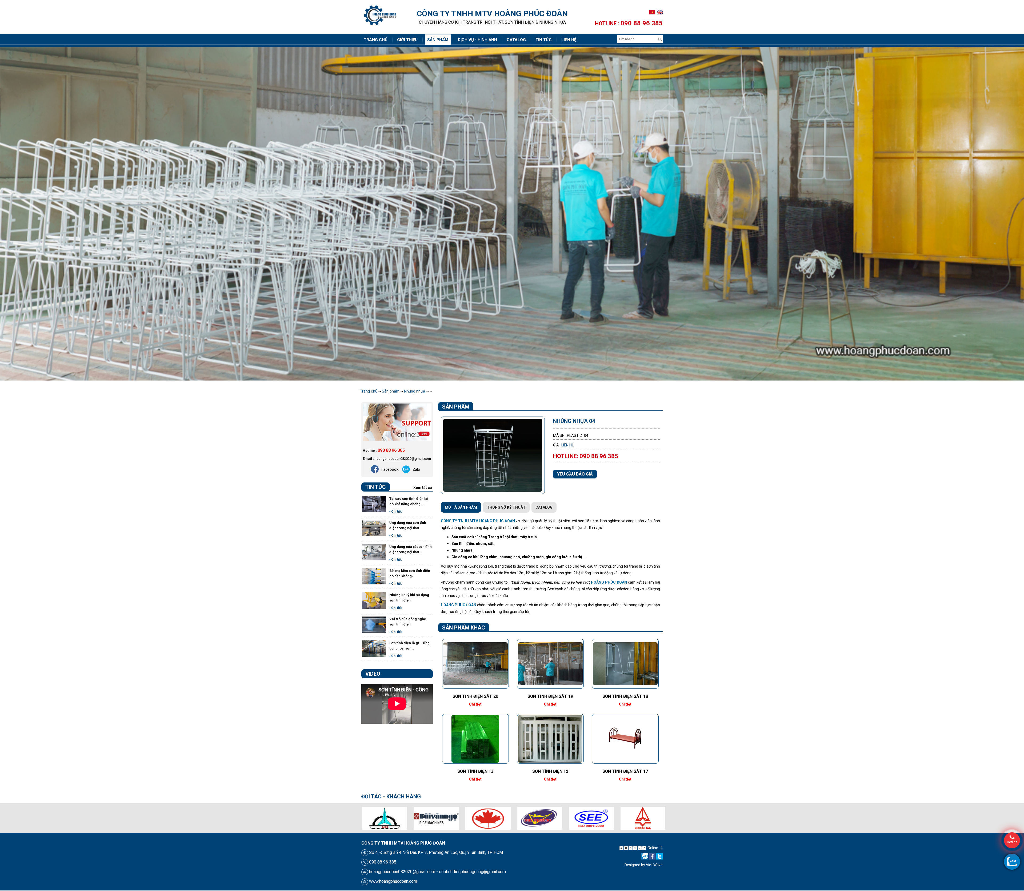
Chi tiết (475, 705)
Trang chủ (375, 39)
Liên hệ (568, 39)
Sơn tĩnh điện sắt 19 (550, 696)
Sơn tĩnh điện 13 (475, 771)
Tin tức (543, 39)
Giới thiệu (407, 39)
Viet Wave (654, 865)
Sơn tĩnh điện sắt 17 (625, 771)
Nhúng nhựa (414, 391)
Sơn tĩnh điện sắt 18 (625, 696)
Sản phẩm (437, 39)
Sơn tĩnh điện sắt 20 (475, 696)
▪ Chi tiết (395, 512)
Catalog (516, 39)
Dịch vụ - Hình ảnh (477, 39)
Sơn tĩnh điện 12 (550, 771)
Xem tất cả (422, 488)
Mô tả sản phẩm (461, 508)
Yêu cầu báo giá (575, 474)
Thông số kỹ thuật (506, 508)
